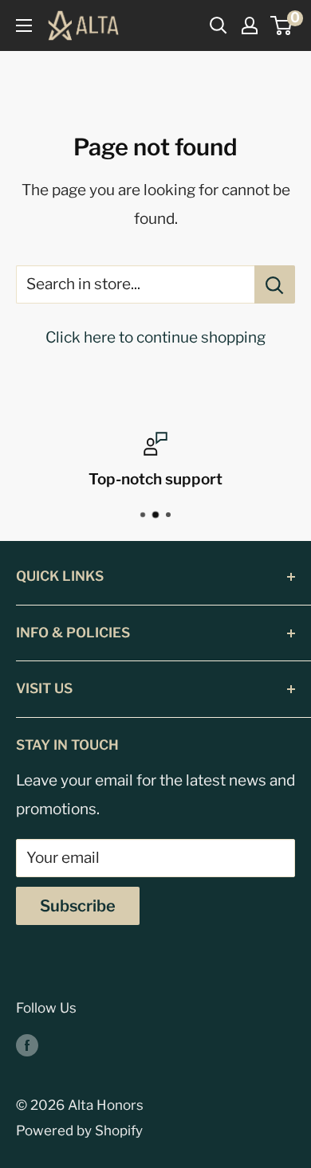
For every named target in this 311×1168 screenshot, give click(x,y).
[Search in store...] (274, 284)
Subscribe (78, 905)
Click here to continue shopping (155, 337)
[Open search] (218, 25)
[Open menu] (24, 25)
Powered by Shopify (79, 1131)
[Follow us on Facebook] (27, 1044)
